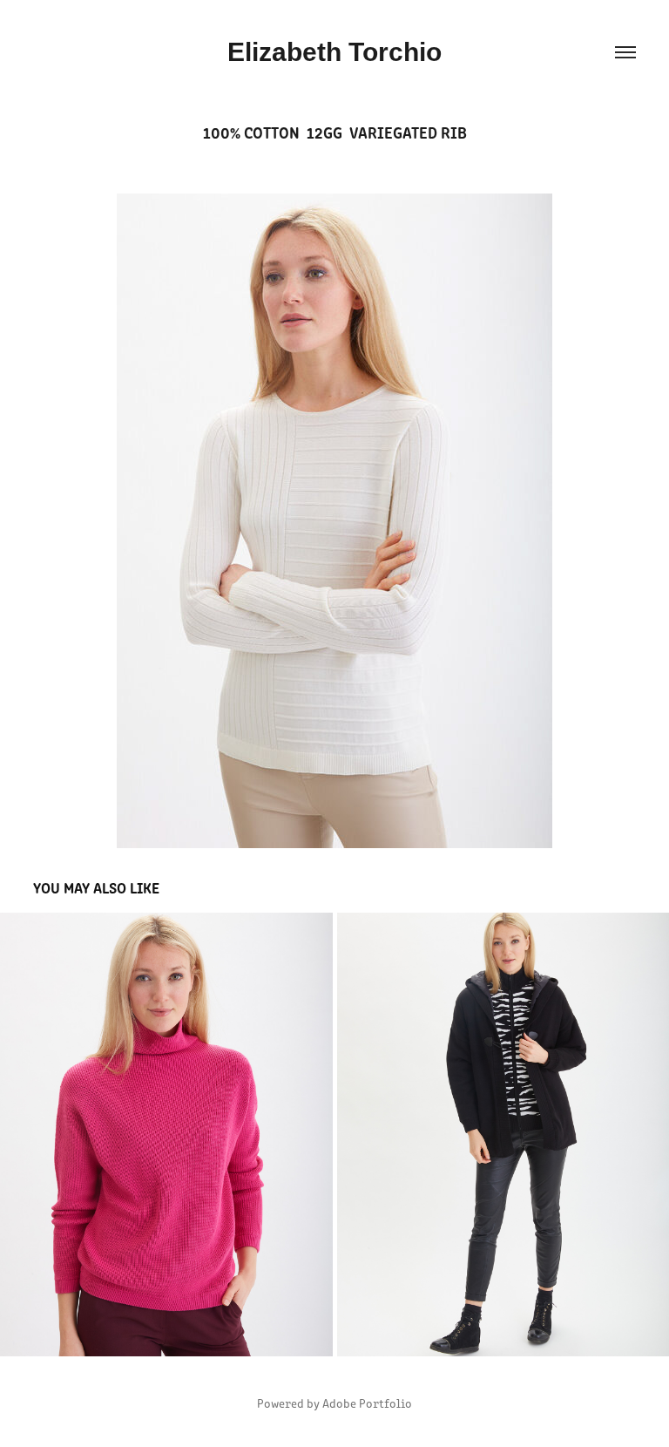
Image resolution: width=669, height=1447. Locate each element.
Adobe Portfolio (367, 1403)
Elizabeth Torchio (334, 51)
